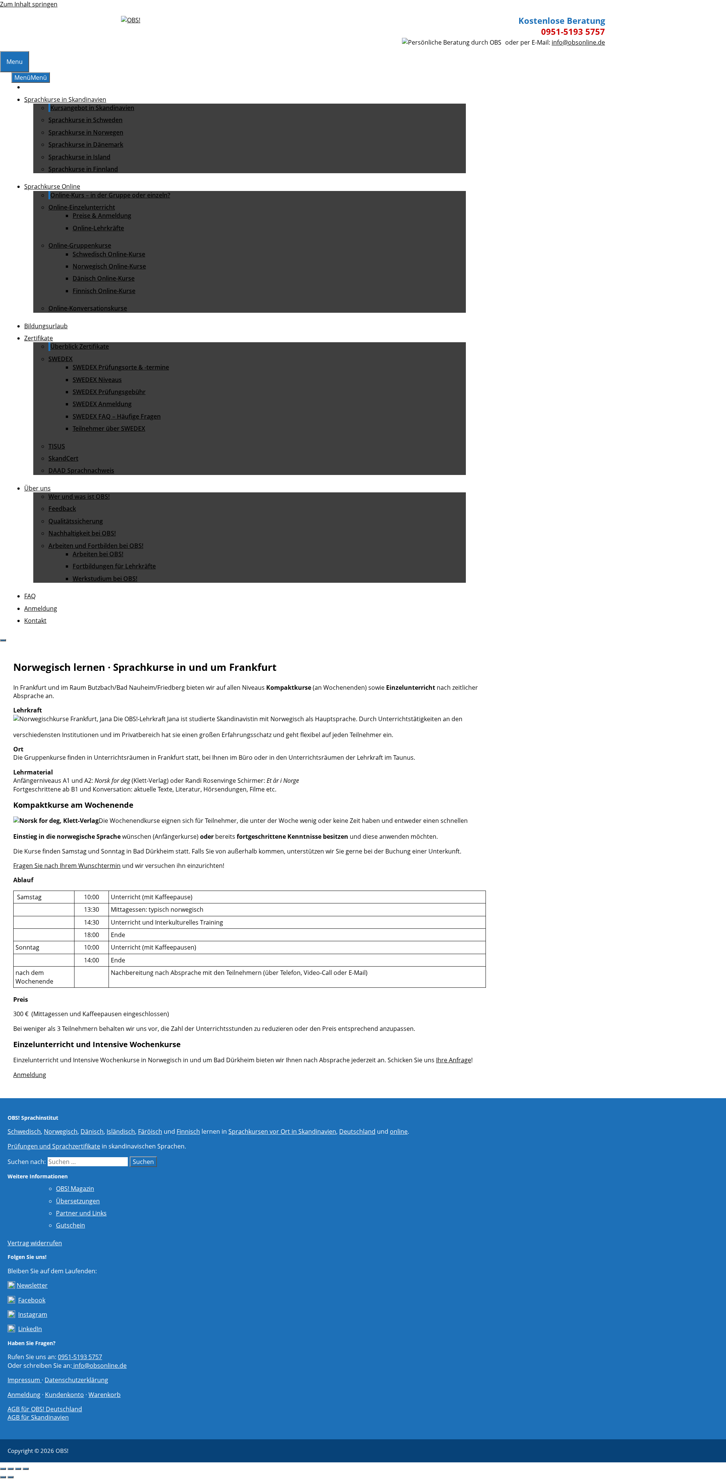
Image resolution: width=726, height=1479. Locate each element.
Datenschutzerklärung (76, 1380)
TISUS (56, 446)
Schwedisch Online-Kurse (109, 254)
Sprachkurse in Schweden (85, 120)
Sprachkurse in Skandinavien (65, 99)
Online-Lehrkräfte (98, 228)
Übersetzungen (78, 1201)
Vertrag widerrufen (35, 1243)
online (399, 1131)
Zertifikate (38, 338)
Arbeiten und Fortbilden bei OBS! (95, 546)
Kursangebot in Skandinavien (92, 108)
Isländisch (121, 1131)
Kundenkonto (64, 1395)
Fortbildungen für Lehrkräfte (114, 566)
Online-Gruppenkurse (79, 245)
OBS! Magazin (75, 1188)
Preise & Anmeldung (102, 215)
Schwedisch (24, 1131)
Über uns (37, 488)
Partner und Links (81, 1213)
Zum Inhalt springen (28, 4)
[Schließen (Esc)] (26, 1469)
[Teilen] (18, 1469)
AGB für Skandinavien (38, 1417)
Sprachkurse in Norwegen (85, 132)
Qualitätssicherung (75, 521)
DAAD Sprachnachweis (81, 470)
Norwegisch (61, 1131)
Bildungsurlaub (46, 326)
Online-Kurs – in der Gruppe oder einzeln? (110, 195)
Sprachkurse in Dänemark (85, 144)
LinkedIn (30, 1329)
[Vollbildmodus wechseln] (11, 1469)
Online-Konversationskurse (87, 308)
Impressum (25, 1380)
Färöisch (150, 1131)
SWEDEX (60, 359)
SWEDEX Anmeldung (102, 404)
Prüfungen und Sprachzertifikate (54, 1146)
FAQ (30, 596)
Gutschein (70, 1225)
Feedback (62, 508)
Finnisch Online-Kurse (104, 291)
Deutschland (357, 1131)
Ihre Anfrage (453, 1060)
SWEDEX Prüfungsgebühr (109, 392)
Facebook (31, 1300)
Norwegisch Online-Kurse (109, 266)
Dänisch (92, 1131)
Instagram (32, 1314)
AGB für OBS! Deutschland (45, 1409)
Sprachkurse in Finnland (83, 169)
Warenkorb (104, 1395)
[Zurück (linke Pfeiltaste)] (3, 1477)
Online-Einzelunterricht (81, 207)
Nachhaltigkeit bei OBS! (82, 533)
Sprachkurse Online (52, 186)
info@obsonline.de (578, 42)
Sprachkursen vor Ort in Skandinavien (282, 1131)
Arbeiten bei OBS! (98, 554)
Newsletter (32, 1285)
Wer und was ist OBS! (79, 496)
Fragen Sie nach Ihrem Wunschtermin (67, 865)
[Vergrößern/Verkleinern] (3, 1469)
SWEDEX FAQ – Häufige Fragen (117, 416)
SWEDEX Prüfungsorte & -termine (121, 367)
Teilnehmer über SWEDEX (109, 428)
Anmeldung (40, 608)
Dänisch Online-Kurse (104, 278)
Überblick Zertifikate (79, 346)
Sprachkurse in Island (79, 157)
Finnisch (188, 1131)
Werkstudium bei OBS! (105, 578)
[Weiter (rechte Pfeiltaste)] (11, 1477)
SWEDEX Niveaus (97, 380)
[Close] (3, 640)
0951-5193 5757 (573, 31)
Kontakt (35, 620)
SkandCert (63, 458)
